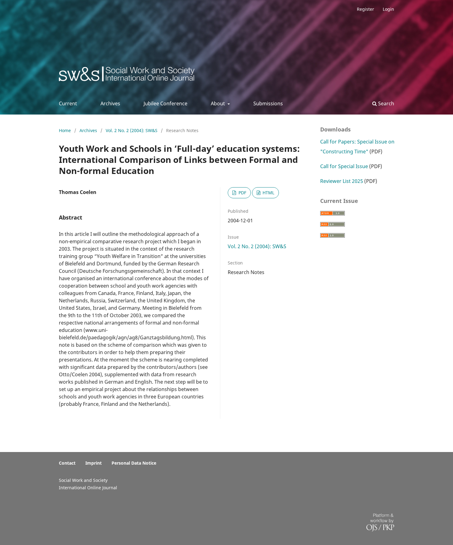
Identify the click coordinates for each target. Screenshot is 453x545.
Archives (110, 103)
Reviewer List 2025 (341, 181)
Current (68, 103)
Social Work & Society (104, 75)
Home (65, 130)
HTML (267, 193)
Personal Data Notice (134, 463)
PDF (241, 193)
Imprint (93, 463)
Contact (67, 463)
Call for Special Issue (344, 166)
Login (388, 9)
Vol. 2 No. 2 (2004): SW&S (132, 130)
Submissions (268, 103)
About (218, 103)
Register (365, 9)
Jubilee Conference (165, 103)
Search (385, 103)
